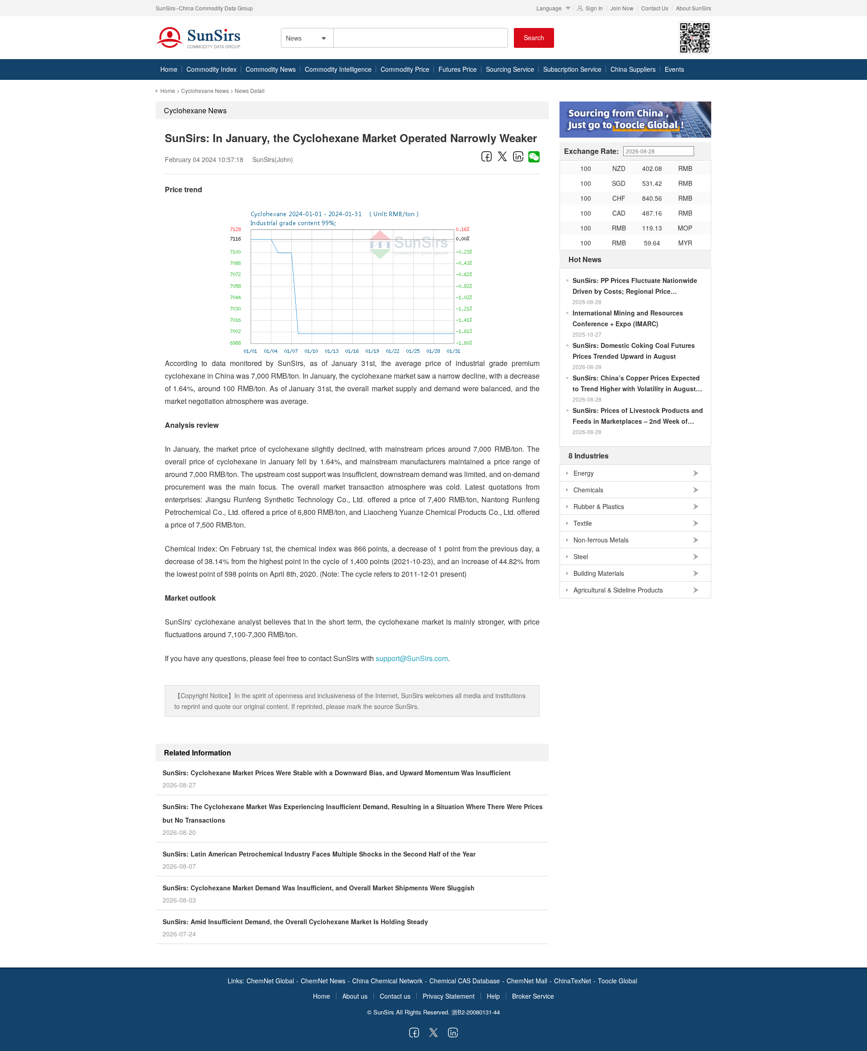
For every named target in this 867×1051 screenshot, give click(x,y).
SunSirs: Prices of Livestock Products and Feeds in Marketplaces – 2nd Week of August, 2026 (638, 416)
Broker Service (533, 995)
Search (534, 37)
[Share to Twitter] (502, 156)
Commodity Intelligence (338, 69)
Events (674, 69)
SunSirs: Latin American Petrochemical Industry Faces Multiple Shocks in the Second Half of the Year (319, 853)
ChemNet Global (270, 980)
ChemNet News (323, 980)
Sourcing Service (510, 69)
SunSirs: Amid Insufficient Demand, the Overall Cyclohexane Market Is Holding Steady (295, 921)
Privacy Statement (449, 995)
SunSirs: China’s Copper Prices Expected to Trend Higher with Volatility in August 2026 (636, 383)
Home (168, 69)
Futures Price (457, 69)
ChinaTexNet (572, 980)
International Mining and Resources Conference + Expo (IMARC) (628, 318)
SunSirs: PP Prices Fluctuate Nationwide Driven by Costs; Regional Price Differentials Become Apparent (635, 286)
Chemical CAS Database (464, 980)
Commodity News (271, 69)
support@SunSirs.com (412, 658)
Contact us (395, 995)
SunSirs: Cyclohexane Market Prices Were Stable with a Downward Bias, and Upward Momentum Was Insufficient (337, 772)
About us (355, 995)
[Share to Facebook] (486, 156)
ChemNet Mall (527, 980)
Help (493, 995)
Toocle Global (617, 980)
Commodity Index (211, 69)
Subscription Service (572, 69)
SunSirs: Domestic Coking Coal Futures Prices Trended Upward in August (634, 351)
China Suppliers (633, 69)
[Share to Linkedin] (518, 156)
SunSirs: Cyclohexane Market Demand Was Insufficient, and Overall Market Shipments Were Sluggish (319, 887)
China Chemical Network (387, 980)
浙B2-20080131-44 (476, 1012)
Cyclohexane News (205, 90)
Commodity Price (405, 69)
